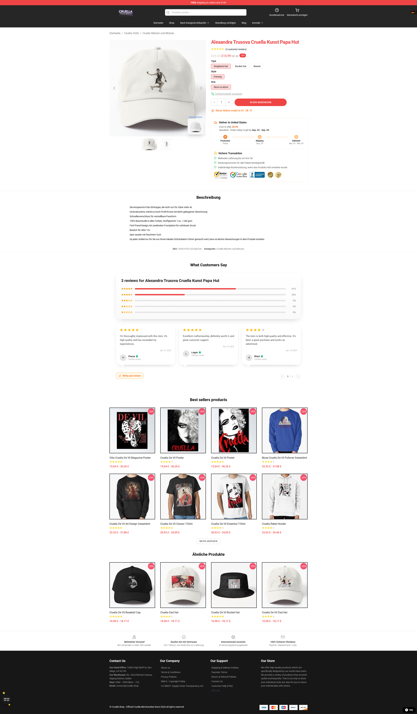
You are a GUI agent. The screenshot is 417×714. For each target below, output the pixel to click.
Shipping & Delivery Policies (225, 667)
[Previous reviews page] (282, 376)
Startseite (114, 33)
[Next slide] (200, 88)
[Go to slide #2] (166, 144)
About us (165, 667)
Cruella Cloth (131, 33)
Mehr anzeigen (208, 541)
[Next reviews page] (298, 376)
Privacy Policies (169, 676)
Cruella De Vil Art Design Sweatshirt (129, 523)
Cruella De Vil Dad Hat (274, 612)
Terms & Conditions (170, 672)
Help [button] (411, 710)
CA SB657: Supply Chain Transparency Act (182, 686)
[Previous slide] (114, 88)
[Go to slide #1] (149, 144)
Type (213, 61)
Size (213, 82)
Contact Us (217, 681)
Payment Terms (219, 672)
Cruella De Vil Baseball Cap (125, 612)
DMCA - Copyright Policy (173, 681)
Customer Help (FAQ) (222, 686)
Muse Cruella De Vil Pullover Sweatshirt (284, 457)
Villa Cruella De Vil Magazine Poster (130, 457)
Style (213, 71)
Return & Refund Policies (223, 676)
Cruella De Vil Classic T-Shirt (176, 523)
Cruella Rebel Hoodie (274, 523)
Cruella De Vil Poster (172, 457)
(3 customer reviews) (236, 49)
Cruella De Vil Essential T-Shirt (228, 523)
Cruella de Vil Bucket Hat (225, 612)
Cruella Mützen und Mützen (158, 33)
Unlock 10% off (6, 699)
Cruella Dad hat (169, 612)
